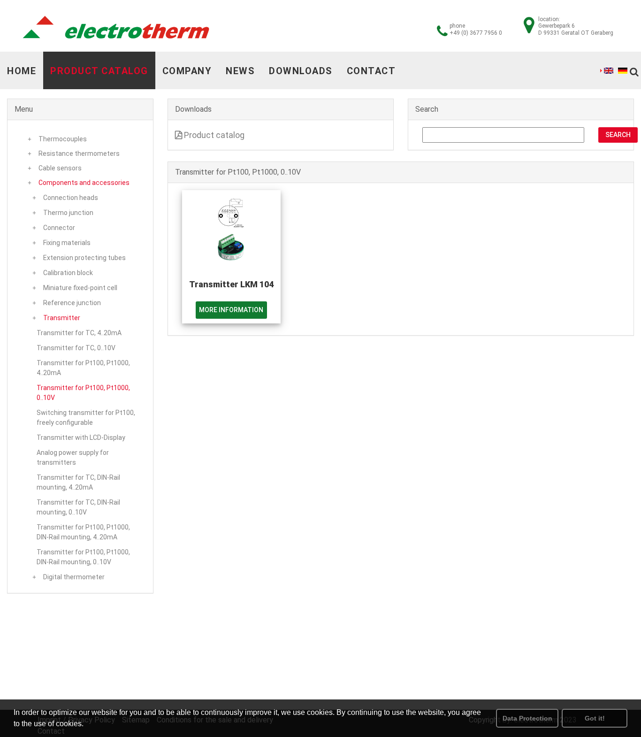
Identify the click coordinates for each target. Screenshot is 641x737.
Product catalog (99, 71)
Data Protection (527, 718)
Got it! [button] (595, 718)
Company (187, 71)
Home (21, 71)
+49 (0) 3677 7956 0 (476, 33)
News (240, 71)
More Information (231, 310)
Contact (371, 71)
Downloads (301, 71)
